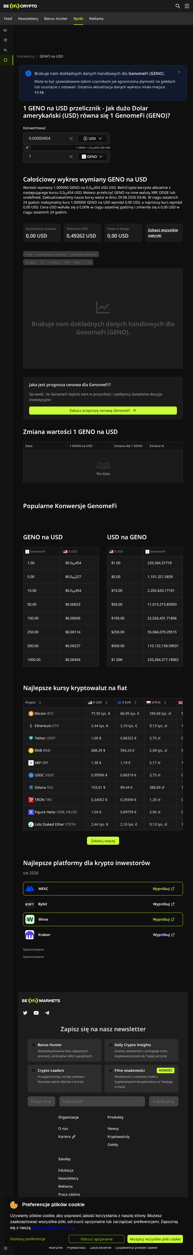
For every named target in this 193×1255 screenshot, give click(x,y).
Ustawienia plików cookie (136, 1247)
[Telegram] (47, 1013)
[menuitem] (6, 30)
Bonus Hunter (56, 18)
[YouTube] (36, 1013)
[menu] (6, 45)
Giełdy (113, 1144)
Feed (8, 18)
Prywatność (76, 1247)
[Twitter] (25, 1013)
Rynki (78, 18)
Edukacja (65, 1170)
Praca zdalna (69, 1194)
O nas (63, 1128)
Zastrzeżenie (100, 1247)
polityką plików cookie (52, 1227)
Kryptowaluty (119, 1136)
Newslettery (28, 18)
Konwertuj (25, 56)
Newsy (113, 1128)
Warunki (56, 1247)
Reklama (96, 18)
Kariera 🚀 (67, 1136)
